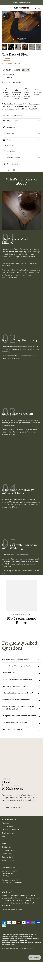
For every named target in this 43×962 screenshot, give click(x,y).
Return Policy (7, 854)
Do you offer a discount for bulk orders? (17, 679)
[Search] (35, 8)
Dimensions (10, 134)
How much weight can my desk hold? (16, 666)
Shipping (9, 140)
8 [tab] (26, 40)
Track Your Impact (13, 158)
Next (38, 24)
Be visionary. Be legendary (25, 948)
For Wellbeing (11, 151)
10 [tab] (30, 40)
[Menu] (3, 8)
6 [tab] (21, 40)
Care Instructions (13, 164)
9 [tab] (28, 40)
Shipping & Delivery (9, 850)
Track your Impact (8, 833)
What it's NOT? (12, 121)
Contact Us (6, 847)
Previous (5, 24)
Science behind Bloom (10, 830)
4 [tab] (17, 40)
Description (10, 127)
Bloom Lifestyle (12, 948)
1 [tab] (11, 40)
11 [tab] (32, 40)
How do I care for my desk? (12, 729)
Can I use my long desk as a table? (15, 722)
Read (4, 836)
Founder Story (7, 826)
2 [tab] (13, 40)
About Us (5, 823)
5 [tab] (19, 40)
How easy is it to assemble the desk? (16, 700)
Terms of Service (8, 857)
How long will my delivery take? (14, 686)
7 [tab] (24, 40)
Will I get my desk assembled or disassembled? (19, 716)
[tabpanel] (21, 23)
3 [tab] (15, 40)
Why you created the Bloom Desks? (15, 659)
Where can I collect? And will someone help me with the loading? (18, 707)
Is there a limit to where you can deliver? (17, 693)
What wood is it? (8, 673)
